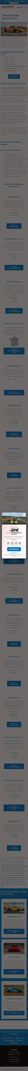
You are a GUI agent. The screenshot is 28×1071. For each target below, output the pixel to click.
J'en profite (14, 549)
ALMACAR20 (13, 553)
